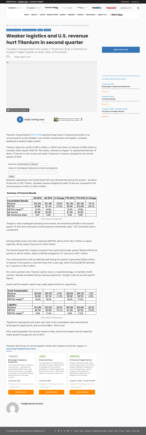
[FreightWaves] (14, 8)
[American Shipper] (51, 8)
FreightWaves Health (99, 431)
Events (80, 15)
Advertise (88, 431)
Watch (34, 15)
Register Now (21, 392)
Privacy (121, 431)
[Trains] (111, 8)
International (22, 25)
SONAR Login (23, 2)
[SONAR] (126, 8)
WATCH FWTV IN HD (121, 50)
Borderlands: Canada (36, 25)
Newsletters (125, 2)
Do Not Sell (135, 431)
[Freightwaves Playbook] (67, 8)
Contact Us (135, 2)
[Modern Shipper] (33, 8)
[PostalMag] (96, 8)
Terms (116, 431)
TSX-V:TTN (36, 134)
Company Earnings (29, 30)
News (15, 25)
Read (26, 15)
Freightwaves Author (32, 403)
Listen (42, 15)
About (81, 431)
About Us (102, 15)
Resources (90, 15)
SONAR (62, 15)
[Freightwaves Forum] (82, 8)
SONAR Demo (11, 2)
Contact (110, 431)
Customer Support (36, 2)
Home (10, 25)
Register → (106, 92)
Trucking (47, 30)
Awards (71, 15)
